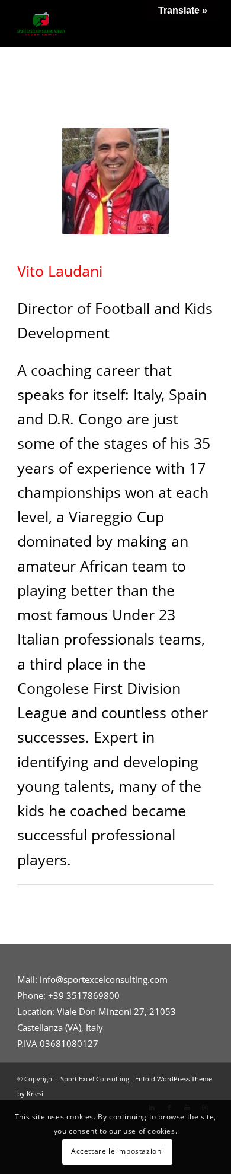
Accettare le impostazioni (117, 1151)
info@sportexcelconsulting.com (104, 979)
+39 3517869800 (84, 995)
